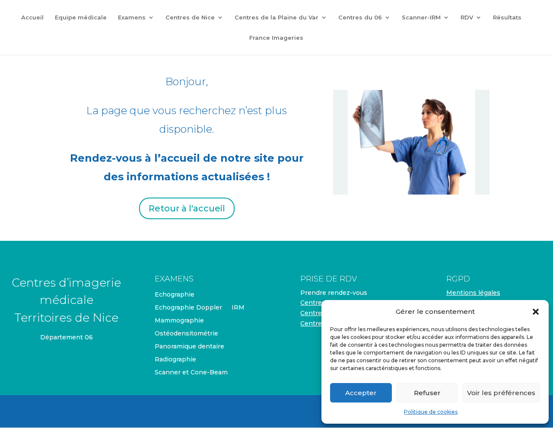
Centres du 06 (360, 17)
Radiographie (175, 359)
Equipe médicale (81, 17)
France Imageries (276, 38)
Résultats (507, 17)
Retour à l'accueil (187, 208)
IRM (238, 307)
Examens (132, 17)
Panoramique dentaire (189, 346)
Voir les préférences (501, 393)
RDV (467, 17)
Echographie (174, 294)
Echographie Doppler (188, 307)
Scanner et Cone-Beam (191, 372)
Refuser (427, 393)
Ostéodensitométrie (186, 333)
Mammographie (179, 320)
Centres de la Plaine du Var (276, 17)
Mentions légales (473, 293)
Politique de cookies (431, 412)
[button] (535, 311)
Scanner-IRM (421, 17)
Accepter (361, 393)
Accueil (32, 17)
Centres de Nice (190, 17)
